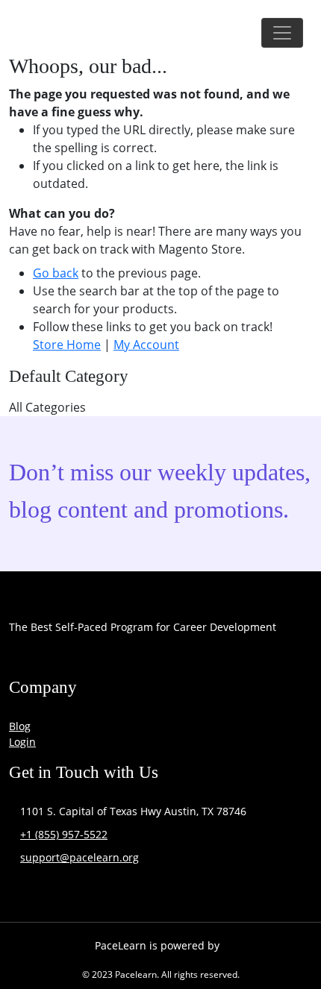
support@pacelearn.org (79, 857)
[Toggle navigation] (282, 33)
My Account (146, 344)
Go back (55, 273)
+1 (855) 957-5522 (63, 834)
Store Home (67, 344)
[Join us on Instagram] (125, 661)
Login (22, 742)
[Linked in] (226, 661)
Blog (20, 726)
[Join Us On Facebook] (24, 661)
